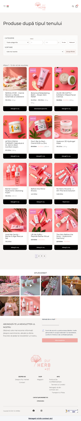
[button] (4, 6)
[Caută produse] (73, 6)
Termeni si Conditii (58, 385)
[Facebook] (34, 411)
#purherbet (40, 273)
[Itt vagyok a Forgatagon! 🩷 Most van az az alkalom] (51, 285)
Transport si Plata (58, 393)
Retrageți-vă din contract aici (55, 389)
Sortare (9, 47)
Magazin (40, 379)
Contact (22, 382)
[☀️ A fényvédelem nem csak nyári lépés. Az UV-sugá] (30, 285)
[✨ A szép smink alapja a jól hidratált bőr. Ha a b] (10, 306)
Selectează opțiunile (40, 109)
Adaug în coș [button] (40, 202)
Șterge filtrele (70, 51)
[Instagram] (41, 411)
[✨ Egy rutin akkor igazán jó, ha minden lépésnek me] (30, 306)
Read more (66, 202)
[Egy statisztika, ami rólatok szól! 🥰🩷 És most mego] (10, 285)
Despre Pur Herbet (22, 379)
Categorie (9, 38)
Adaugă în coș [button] (15, 109)
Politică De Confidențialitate (55, 381)
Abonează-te (60, 340)
